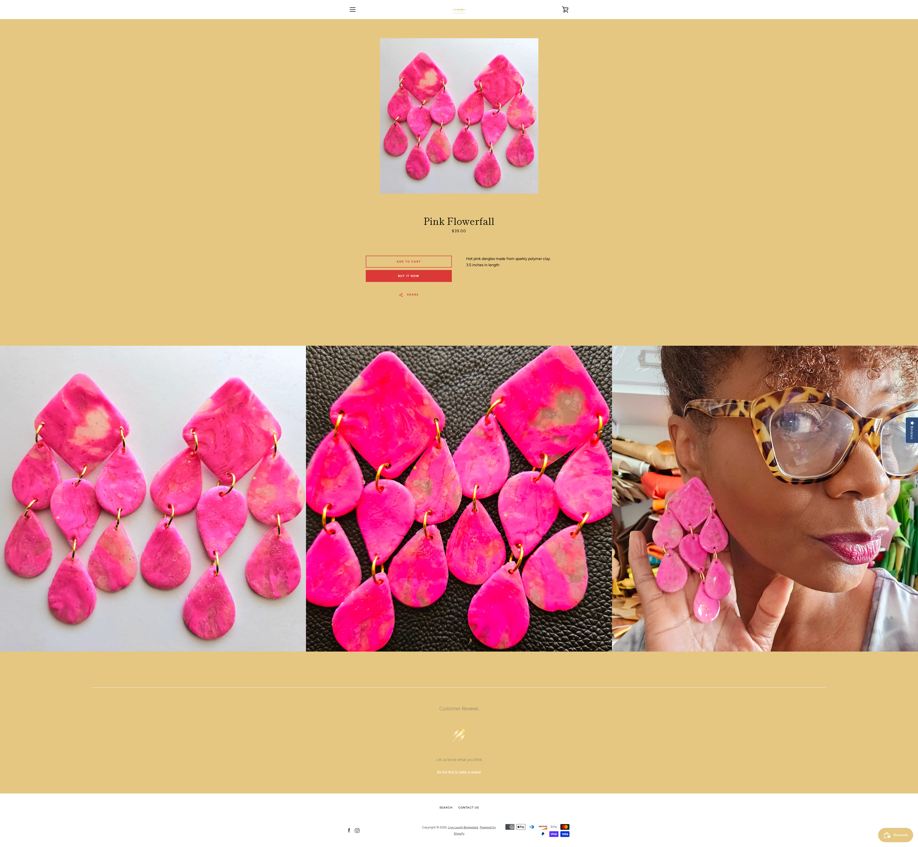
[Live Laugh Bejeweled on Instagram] (357, 830)
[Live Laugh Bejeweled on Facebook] (349, 830)
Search (446, 807)
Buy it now (408, 276)
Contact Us (468, 807)
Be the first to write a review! (459, 772)
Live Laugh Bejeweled (463, 827)
